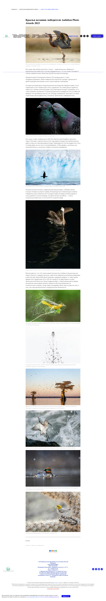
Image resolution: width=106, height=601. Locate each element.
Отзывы (34, 36)
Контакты (14, 34)
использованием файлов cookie (34, 596)
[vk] (81, 36)
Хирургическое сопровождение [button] (49, 34)
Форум (33, 37)
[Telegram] (54, 551)
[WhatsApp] (56, 551)
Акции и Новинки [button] (17, 37)
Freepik (56, 582)
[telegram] (87, 36)
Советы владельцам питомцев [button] (40, 35)
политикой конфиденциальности (51, 596)
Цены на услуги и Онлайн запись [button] (21, 36)
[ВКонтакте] (50, 551)
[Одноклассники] (52, 551)
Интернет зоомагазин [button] (24, 34)
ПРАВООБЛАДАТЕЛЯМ (53, 588)
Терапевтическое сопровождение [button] (21, 35)
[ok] (84, 36)
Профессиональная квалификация (45, 37)
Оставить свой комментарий (53, 552)
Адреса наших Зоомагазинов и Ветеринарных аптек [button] (50, 36)
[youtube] (99, 569)
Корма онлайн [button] (35, 34)
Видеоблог (27, 37)
